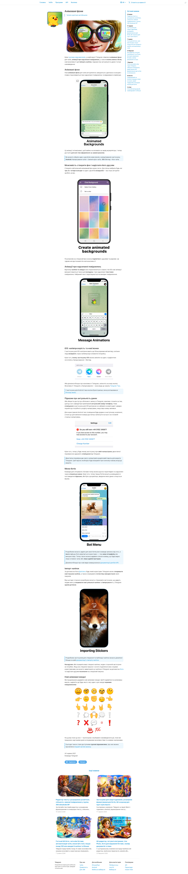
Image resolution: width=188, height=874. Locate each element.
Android (94, 867)
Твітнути (82, 762)
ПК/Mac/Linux (113, 865)
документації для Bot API (109, 563)
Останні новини (133, 11)
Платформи (129, 862)
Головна (43, 2)
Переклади (128, 867)
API (67, 2)
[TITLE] (94, 112)
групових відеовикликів (76, 57)
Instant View (129, 869)
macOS (111, 867)
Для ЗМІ (82, 869)
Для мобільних (97, 862)
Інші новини (94, 771)
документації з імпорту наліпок (87, 660)
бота (121, 669)
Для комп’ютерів (115, 862)
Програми (59, 2)
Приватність (84, 867)
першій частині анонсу (83, 747)
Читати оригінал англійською (76, 15)
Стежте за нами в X (138, 2)
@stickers (82, 571)
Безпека (74, 2)
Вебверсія (112, 869)
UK (123, 2)
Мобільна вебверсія (98, 869)
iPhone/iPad (96, 865)
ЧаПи (50, 2)
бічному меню (71, 392)
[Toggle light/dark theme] (185, 2)
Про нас (82, 862)
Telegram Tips (115, 386)
